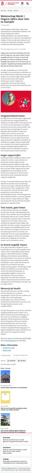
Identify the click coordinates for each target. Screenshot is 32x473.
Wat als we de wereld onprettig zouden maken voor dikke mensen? (14, 409)
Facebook (12, 360)
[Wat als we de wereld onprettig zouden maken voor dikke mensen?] (5, 397)
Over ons (3, 10)
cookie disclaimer (9, 470)
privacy (28, 468)
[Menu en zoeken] (22, 3)
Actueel (10, 10)
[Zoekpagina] (27, 3)
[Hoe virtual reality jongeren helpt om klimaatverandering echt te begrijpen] (5, 419)
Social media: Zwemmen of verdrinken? (14, 387)
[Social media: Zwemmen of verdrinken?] (5, 376)
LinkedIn (23, 360)
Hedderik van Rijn (9, 348)
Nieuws (16, 10)
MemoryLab (7, 350)
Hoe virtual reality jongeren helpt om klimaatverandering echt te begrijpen (13, 431)
